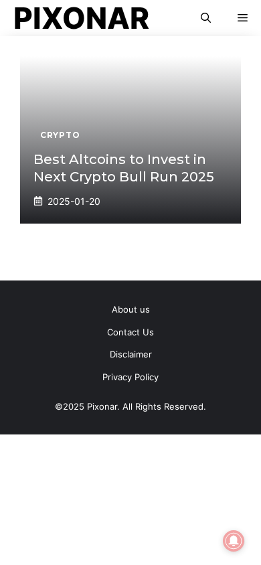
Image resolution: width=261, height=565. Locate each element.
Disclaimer (131, 354)
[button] (205, 18)
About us (131, 309)
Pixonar (81, 18)
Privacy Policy (130, 377)
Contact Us (130, 332)
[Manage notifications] (233, 541)
